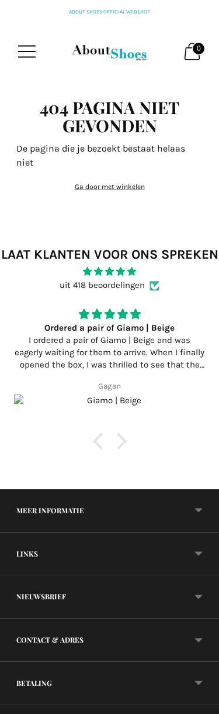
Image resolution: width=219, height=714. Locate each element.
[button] (100, 441)
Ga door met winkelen (110, 187)
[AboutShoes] (110, 51)
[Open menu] (27, 51)
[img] (109, 272)
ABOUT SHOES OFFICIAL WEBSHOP (109, 12)
